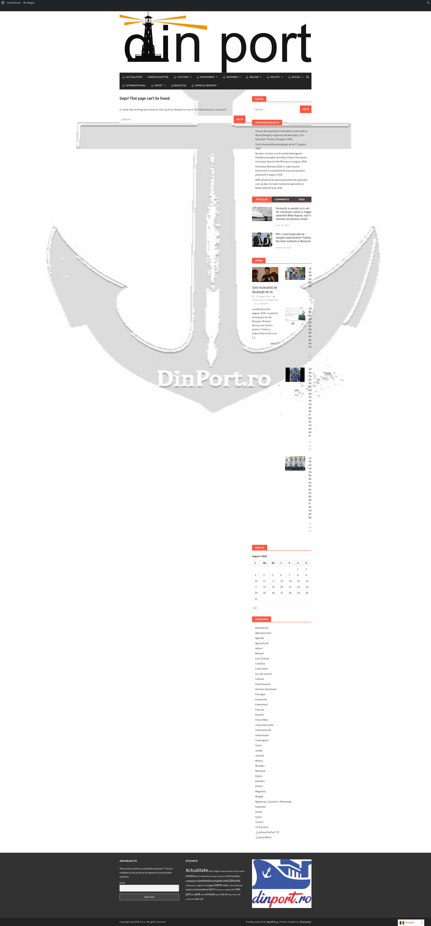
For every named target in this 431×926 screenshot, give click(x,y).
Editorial (234, 881)
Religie (259, 796)
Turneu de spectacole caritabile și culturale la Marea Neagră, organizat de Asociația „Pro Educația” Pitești (281, 135)
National (260, 770)
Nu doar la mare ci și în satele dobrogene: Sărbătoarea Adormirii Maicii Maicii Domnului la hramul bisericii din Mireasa (281, 157)
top (230, 894)
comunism (191, 880)
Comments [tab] (282, 199)
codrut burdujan (232, 876)
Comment (263, 303)
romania (210, 894)
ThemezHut (305, 921)
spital (218, 894)
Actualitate (261, 627)
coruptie (217, 881)
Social (258, 811)
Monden (259, 765)
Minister (239, 885)
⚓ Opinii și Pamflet (204, 85)
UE (239, 894)
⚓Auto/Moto (263, 837)
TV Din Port (262, 827)
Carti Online (262, 658)
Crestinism (261, 668)
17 (256, 587)
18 (264, 587)
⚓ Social (294, 77)
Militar (259, 760)
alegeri (216, 871)
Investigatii (262, 740)
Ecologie (260, 694)
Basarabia (205, 876)
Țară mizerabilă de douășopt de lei (275, 144)
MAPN (218, 885)
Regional (260, 791)
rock (202, 894)
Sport (258, 817)
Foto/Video (261, 719)
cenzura (221, 876)
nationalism (201, 889)
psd (197, 894)
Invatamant (262, 735)
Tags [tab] (302, 199)
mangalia (209, 885)
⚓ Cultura (181, 77)
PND (237, 889)
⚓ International (134, 85)
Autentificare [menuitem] (14, 2)
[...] (253, 337)
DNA (225, 880)
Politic (259, 786)
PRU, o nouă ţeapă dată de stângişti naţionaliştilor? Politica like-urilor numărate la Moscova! (293, 238)
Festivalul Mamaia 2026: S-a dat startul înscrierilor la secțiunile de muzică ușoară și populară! (280, 170)
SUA (226, 894)
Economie (261, 699)
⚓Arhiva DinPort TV (267, 832)
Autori (258, 648)
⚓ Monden (230, 77)
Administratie (263, 633)
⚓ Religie (252, 77)
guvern (194, 885)
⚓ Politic (273, 77)
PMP (233, 890)
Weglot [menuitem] (30, 2)
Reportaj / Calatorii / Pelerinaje (273, 801)
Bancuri (259, 653)
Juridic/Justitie (157, 77)
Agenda (259, 638)
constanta (204, 881)
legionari (201, 885)
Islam (258, 745)
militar (226, 885)
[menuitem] (3, 2)
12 (273, 581)
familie (188, 885)
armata (190, 876)
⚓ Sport (157, 85)
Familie (259, 714)
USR (201, 899)
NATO (212, 889)
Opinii (258, 776)
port (192, 894)
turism (235, 894)
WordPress (272, 921)
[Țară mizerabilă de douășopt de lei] (265, 274)
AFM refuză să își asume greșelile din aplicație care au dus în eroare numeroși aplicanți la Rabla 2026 (281, 184)
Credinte (260, 663)
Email (122, 882)
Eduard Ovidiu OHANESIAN (265, 299)
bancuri (198, 876)
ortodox (227, 889)
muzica (189, 889)
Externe (259, 709)
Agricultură (261, 643)
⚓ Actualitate (132, 77)
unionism (190, 899)
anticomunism (226, 871)
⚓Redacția (178, 85)
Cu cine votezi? (263, 673)
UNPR (196, 899)
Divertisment (263, 684)
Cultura (259, 679)
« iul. (254, 607)
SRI (222, 894)
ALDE (211, 871)
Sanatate (260, 806)
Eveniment (261, 704)
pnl (188, 894)
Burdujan (213, 876)
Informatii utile (264, 725)
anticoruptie (239, 871)
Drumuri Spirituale (265, 689)
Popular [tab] (262, 199)
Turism (259, 822)
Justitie (259, 755)
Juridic (259, 750)
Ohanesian (220, 890)
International (263, 730)
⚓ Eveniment (205, 77)
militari (232, 885)
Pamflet (260, 781)
